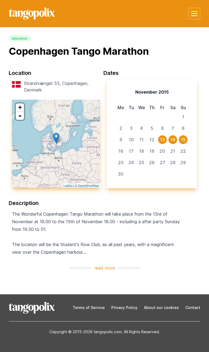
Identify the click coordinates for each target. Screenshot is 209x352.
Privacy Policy (124, 307)
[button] (194, 14)
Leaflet (67, 185)
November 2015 (152, 92)
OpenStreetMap (88, 185)
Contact (192, 307)
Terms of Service (89, 307)
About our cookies (161, 307)
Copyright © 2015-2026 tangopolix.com (85, 331)
